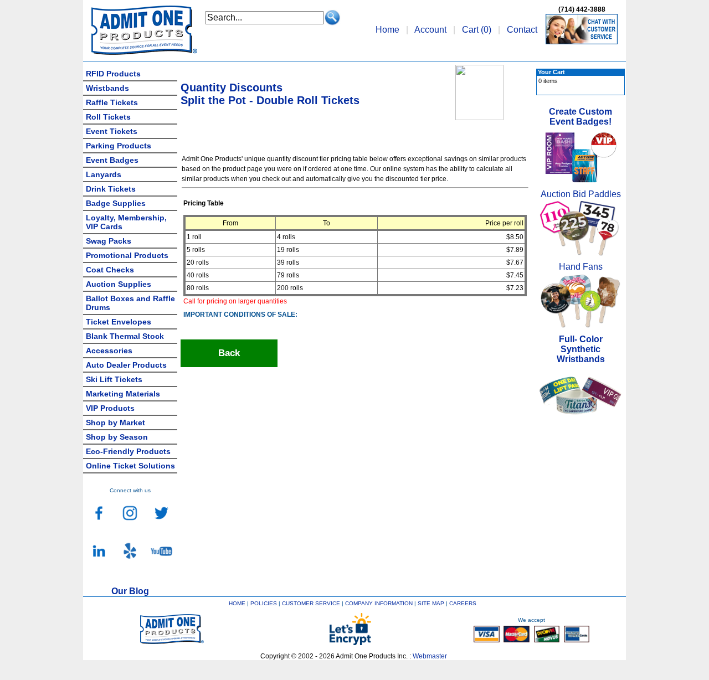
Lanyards (103, 174)
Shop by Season (117, 436)
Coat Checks (110, 269)
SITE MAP (431, 603)
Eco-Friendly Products (128, 451)
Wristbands (107, 88)
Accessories (109, 350)
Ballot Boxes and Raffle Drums (130, 303)
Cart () (476, 29)
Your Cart (551, 72)
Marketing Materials (123, 393)
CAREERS (462, 603)
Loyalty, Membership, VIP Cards (126, 222)
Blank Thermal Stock (125, 336)
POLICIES (263, 603)
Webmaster (430, 656)
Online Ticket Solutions (130, 465)
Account (430, 29)
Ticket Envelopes (118, 321)
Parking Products (118, 145)
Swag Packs (108, 240)
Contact (522, 29)
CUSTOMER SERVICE (311, 603)
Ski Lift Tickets (114, 379)
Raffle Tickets (112, 102)
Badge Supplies (116, 203)
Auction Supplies (118, 284)
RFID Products (113, 73)
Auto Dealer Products (126, 364)
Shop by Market (115, 422)
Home (387, 29)
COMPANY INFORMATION (379, 603)
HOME (237, 603)
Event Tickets (111, 131)
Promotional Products (127, 255)
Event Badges (112, 160)
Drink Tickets (111, 188)
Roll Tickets (108, 116)
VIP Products (110, 408)
